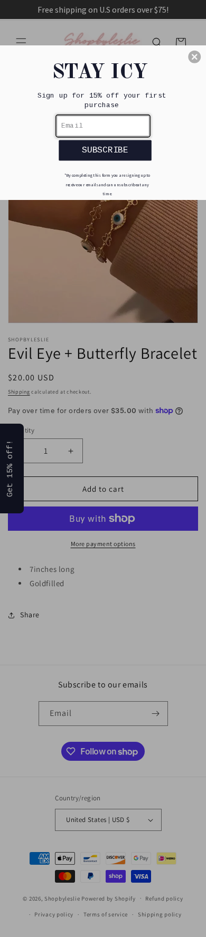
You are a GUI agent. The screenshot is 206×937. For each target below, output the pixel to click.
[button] (194, 57)
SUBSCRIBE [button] (105, 150)
